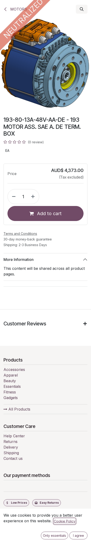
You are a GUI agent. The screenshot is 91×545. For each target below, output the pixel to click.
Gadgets (11, 397)
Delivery (11, 447)
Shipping (11, 452)
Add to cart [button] (49, 213)
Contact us (13, 458)
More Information (19, 259)
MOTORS (18, 9)
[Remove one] (13, 196)
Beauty (10, 380)
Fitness (10, 392)
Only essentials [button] (54, 535)
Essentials (12, 386)
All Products (18, 409)
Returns (11, 441)
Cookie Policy (64, 521)
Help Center (14, 436)
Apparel (11, 375)
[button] (82, 9)
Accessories (14, 369)
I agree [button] (78, 535)
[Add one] (34, 196)
